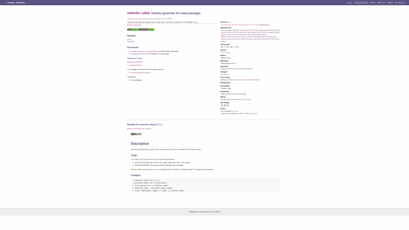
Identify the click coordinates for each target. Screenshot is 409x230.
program (144, 19)
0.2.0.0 (256, 25)
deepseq (272, 32)
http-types (269, 37)
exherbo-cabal (138, 12)
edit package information (141, 72)
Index (129, 39)
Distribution (225, 74)
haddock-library (226, 37)
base (245, 30)
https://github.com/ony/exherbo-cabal (246, 80)
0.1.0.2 (234, 25)
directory (224, 34)
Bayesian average (245, 99)
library (139, 19)
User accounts (400, 2)
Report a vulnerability (165, 19)
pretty (265, 39)
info (267, 25)
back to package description (139, 128)
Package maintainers (135, 62)
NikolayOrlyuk (136, 65)
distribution (131, 19)
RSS (229, 22)
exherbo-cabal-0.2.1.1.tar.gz (141, 51)
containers (243, 32)
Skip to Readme (134, 25)
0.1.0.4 (245, 25)
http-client (248, 37)
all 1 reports (252, 113)
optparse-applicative (228, 39)
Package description (139, 54)
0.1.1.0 (251, 25)
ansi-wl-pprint (226, 30)
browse (156, 51)
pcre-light (254, 39)
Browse (372, 2)
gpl (136, 19)
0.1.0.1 (228, 25)
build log (235, 111)
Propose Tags (153, 19)
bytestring (262, 30)
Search (349, 2)
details (223, 41)
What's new (381, 2)
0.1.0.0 (223, 25)
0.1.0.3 (240, 25)
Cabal (223, 32)
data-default (252, 32)
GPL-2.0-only (225, 52)
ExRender (131, 41)
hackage (202, 212)
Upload (390, 2)
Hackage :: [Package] (15, 3)
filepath (258, 34)
